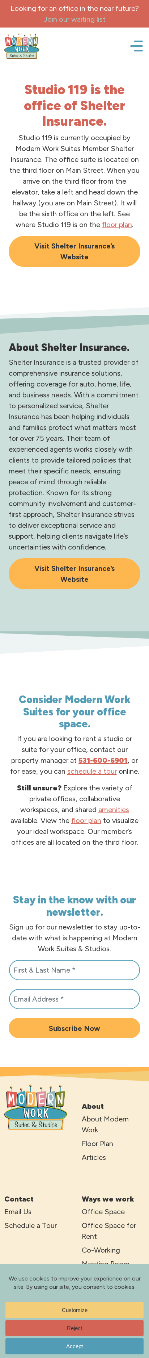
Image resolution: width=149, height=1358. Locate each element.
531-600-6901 (102, 760)
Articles (94, 1157)
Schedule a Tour (30, 1225)
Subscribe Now (74, 1028)
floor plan (117, 224)
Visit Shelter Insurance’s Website (74, 251)
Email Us (17, 1211)
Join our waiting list (75, 19)
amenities (113, 809)
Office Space (103, 1211)
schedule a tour (92, 771)
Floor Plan (97, 1143)
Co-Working (101, 1250)
